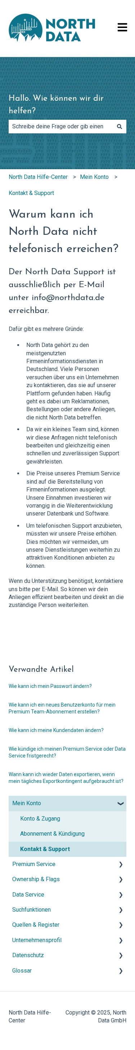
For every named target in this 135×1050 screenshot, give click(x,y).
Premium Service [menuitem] (33, 864)
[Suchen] (119, 126)
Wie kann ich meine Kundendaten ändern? (56, 730)
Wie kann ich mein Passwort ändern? (50, 686)
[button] (120, 804)
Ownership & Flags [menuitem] (36, 879)
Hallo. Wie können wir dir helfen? (56, 105)
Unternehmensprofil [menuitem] (37, 940)
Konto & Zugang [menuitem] (40, 818)
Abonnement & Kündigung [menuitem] (52, 833)
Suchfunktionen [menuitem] (31, 909)
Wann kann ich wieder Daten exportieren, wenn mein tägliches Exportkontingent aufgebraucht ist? (66, 777)
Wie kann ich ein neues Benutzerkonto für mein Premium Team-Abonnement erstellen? (62, 708)
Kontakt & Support (31, 193)
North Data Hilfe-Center (38, 177)
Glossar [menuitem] (22, 970)
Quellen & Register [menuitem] (35, 924)
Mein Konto (94, 177)
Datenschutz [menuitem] (28, 955)
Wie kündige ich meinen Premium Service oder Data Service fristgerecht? (67, 752)
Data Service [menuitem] (28, 894)
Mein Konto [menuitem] (26, 803)
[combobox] (61, 126)
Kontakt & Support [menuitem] (45, 849)
